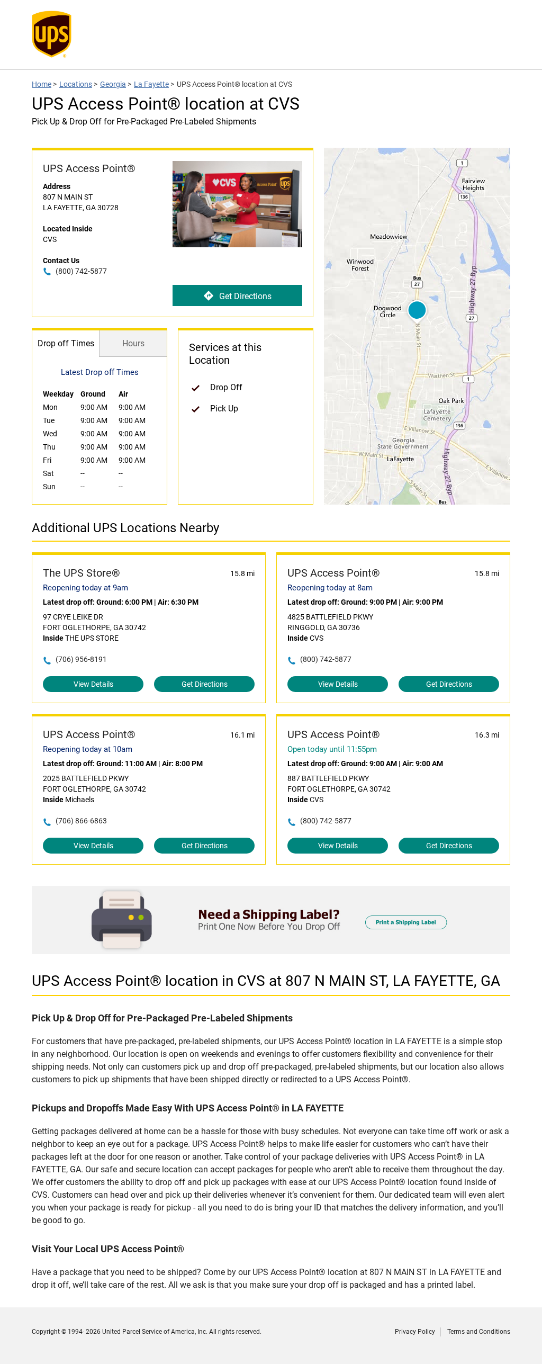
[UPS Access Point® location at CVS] (271, 951)
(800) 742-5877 (81, 271)
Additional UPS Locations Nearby (125, 528)
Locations (75, 84)
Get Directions (245, 296)
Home (41, 84)
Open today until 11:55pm (332, 749)
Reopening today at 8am (330, 588)
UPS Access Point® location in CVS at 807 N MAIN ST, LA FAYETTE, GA (266, 981)
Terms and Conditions (478, 1331)
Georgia (113, 84)
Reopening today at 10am (87, 749)
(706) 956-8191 (81, 659)
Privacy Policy (415, 1331)
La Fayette (151, 84)
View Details (93, 684)
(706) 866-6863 (81, 820)
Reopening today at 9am (85, 588)
